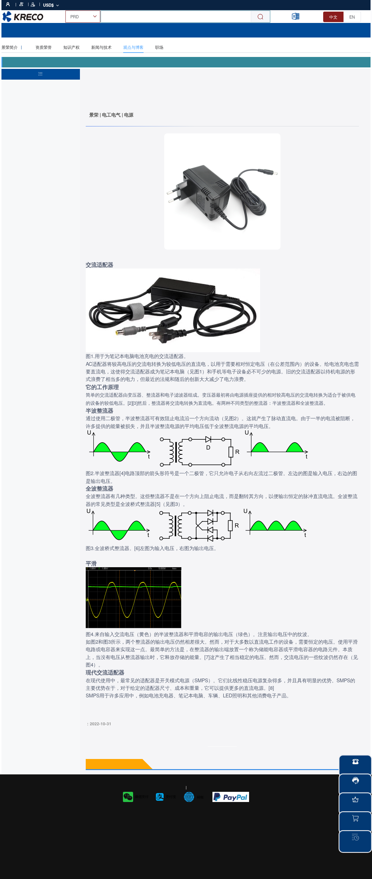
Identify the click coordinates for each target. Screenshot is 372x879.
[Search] (260, 17)
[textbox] (222, 488)
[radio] (333, 17)
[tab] (15, 47)
